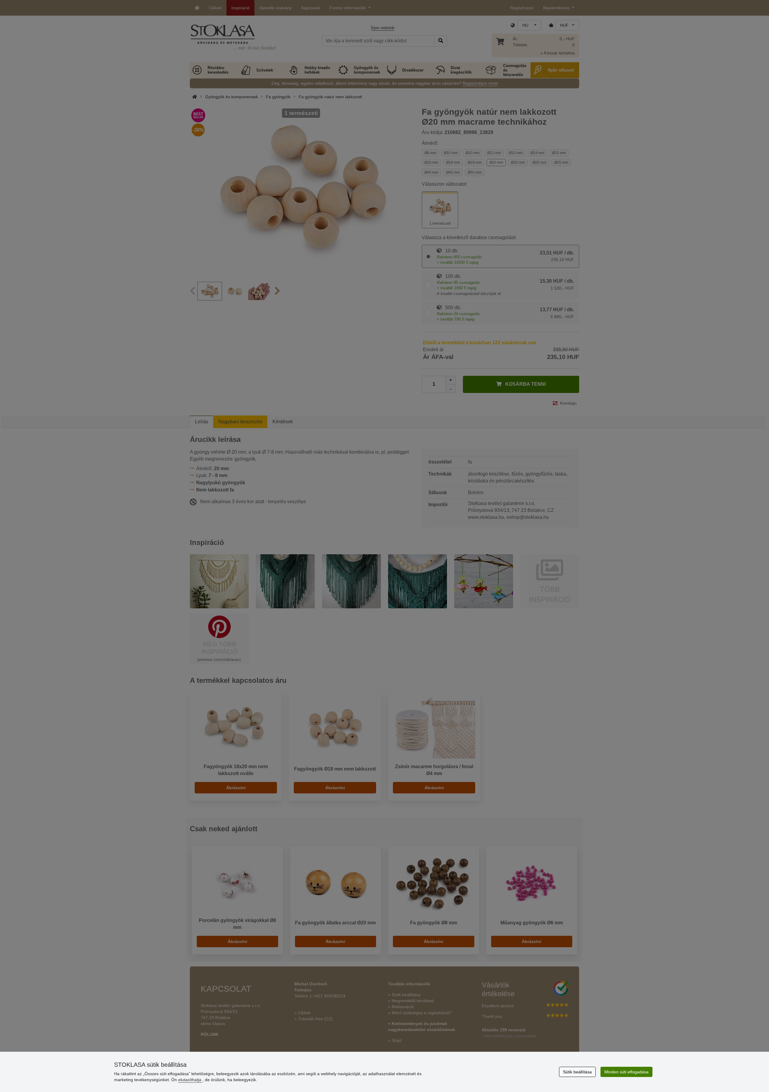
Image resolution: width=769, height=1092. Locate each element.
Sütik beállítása (577, 1071)
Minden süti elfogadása (626, 1071)
